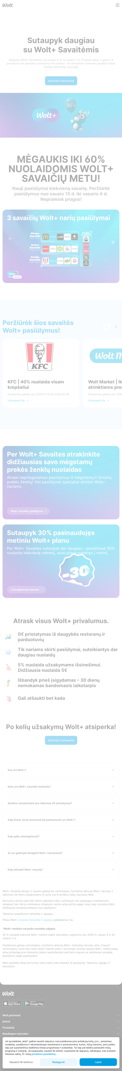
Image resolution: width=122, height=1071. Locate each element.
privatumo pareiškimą (43, 1054)
